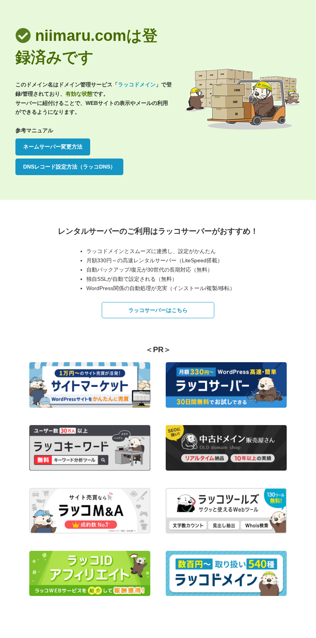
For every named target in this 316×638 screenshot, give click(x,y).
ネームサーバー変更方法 (52, 146)
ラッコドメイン (137, 84)
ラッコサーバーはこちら (158, 310)
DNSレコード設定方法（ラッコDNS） (69, 167)
